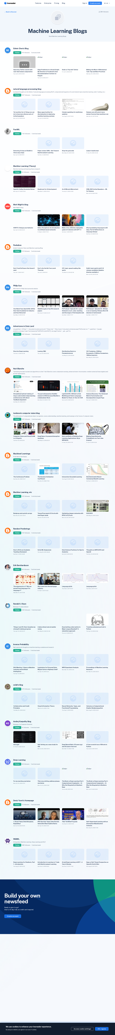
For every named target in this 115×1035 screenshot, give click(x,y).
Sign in (84, 3)
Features (38, 3)
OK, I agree (102, 1029)
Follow (17, 52)
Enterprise (47, 3)
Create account (95, 3)
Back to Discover (11, 12)
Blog (63, 3)
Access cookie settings (82, 1029)
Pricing (56, 3)
